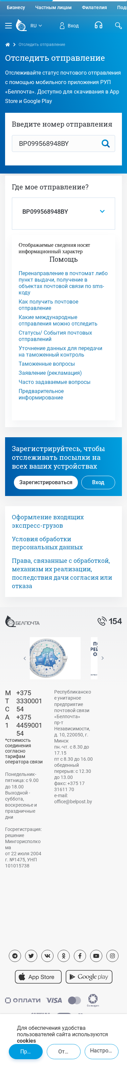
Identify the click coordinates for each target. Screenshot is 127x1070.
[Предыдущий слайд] (24, 658)
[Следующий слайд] (102, 658)
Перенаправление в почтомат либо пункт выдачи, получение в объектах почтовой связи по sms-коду (63, 283)
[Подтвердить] (106, 143)
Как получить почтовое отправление (48, 304)
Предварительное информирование (41, 394)
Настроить (103, 1050)
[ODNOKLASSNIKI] (64, 956)
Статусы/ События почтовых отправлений (55, 336)
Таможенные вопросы (47, 364)
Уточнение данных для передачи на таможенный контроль (60, 351)
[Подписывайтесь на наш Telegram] (15, 956)
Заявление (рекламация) (50, 373)
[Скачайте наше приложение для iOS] (38, 977)
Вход (98, 482)
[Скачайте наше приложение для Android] (89, 977)
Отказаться (69, 1051)
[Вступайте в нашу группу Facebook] (80, 956)
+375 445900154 (29, 725)
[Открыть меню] (8, 25)
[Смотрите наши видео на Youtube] (96, 956)
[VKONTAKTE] (47, 956)
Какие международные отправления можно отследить (58, 320)
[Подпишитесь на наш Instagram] (112, 956)
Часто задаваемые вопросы (54, 382)
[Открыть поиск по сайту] (118, 26)
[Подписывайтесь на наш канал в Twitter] (31, 956)
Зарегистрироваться (45, 482)
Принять (31, 1051)
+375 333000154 (29, 701)
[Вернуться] (21, 26)
